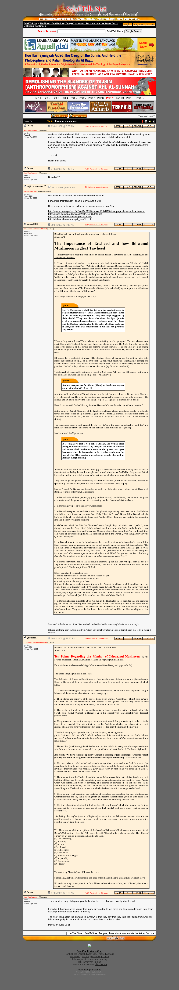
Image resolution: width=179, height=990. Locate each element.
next (151, 116)
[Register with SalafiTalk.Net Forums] (139, 25)
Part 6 (82, 97)
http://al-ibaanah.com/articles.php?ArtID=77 (70, 216)
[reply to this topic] (118, 127)
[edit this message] (127, 127)
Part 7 (91, 97)
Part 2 (47, 97)
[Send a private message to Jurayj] (149, 127)
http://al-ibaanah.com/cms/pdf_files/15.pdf (69, 219)
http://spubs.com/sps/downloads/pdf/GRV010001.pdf (75, 214)
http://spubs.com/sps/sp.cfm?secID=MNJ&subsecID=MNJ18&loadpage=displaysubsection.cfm (96, 211)
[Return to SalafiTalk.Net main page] (150, 25)
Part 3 (56, 97)
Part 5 (73, 97)
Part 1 (38, 97)
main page (83, 969)
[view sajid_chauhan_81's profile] (137, 188)
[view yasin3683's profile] (137, 226)
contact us (95, 969)
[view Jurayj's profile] (137, 127)
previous (144, 116)
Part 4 (65, 97)
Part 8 (100, 97)
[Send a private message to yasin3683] (149, 226)
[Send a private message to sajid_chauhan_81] (149, 188)
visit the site (101, 964)
